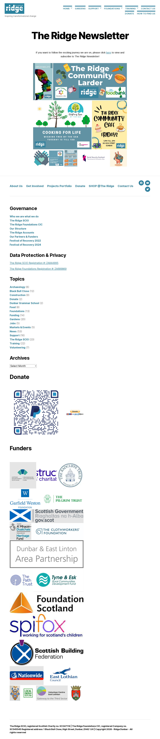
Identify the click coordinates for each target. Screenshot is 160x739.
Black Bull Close (19, 291)
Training (130, 8)
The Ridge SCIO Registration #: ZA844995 (34, 263)
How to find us (146, 13)
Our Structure (18, 228)
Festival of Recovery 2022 (25, 240)
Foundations (112, 8)
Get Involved (35, 186)
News (13, 331)
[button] (43, 81)
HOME (66, 8)
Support (93, 8)
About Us (16, 186)
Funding (14, 315)
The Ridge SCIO (19, 220)
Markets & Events (20, 327)
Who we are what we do (24, 216)
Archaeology (17, 287)
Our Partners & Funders (24, 236)
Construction (17, 295)
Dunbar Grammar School (24, 303)
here (108, 52)
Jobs (13, 323)
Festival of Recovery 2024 (25, 244)
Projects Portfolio (59, 186)
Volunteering (17, 347)
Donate (129, 13)
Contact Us (148, 8)
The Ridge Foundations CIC (26, 224)
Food (13, 307)
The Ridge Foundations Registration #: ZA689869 (38, 268)
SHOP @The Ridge (101, 186)
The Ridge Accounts (22, 232)
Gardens (80, 8)
